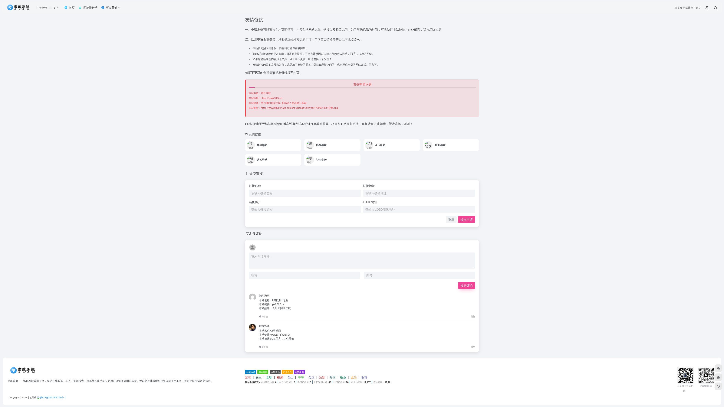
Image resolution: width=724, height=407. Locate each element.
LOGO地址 (370, 202)
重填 (451, 219)
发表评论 (467, 285)
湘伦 (261, 295)
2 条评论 (255, 233)
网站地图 (263, 372)
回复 (473, 316)
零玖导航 (31, 397)
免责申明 (299, 372)
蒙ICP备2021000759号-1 (53, 397)
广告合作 (287, 372)
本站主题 (275, 372)
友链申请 (250, 372)
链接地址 (369, 186)
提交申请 (467, 219)
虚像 (261, 326)
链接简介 (255, 202)
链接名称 (255, 186)
